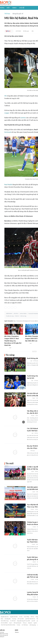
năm (2, 618)
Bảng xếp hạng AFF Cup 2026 (23, 620)
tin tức (20, 616)
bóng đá (30, 622)
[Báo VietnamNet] (7, 31)
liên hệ (17, 316)
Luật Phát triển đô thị (30, 618)
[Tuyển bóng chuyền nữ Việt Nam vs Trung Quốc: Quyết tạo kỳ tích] (15, 382)
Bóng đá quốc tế (18, 14)
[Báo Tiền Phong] (27, 343)
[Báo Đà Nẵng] (29, 526)
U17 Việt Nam (25, 625)
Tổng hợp (17, 632)
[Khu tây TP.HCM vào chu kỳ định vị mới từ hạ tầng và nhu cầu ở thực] (15, 452)
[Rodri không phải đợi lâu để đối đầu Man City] (15, 364)
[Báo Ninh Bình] (29, 491)
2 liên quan (32, 450)
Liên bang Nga (33, 625)
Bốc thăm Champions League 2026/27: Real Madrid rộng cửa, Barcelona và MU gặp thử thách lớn (12, 341)
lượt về (33, 620)
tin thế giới (12, 620)
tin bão (18, 625)
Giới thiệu (2, 632)
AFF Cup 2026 (21, 618)
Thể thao (7, 14)
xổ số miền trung (4, 620)
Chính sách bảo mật (4, 635)
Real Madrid (8, 185)
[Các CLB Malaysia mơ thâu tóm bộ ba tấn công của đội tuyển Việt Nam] (15, 434)
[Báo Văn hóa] (28, 471)
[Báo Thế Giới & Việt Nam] (28, 579)
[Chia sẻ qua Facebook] (5, 307)
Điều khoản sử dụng (4, 633)
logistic (35, 622)
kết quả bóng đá (17, 622)
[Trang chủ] (5, 3)
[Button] (12, 31)
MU (5, 96)
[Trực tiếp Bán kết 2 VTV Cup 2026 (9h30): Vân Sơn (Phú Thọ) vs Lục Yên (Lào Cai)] (15, 511)
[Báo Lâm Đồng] (6, 347)
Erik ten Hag (23, 316)
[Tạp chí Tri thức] (28, 360)
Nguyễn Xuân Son (4, 616)
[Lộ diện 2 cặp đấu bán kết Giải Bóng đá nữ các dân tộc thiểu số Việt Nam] (15, 473)
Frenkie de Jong (10, 316)
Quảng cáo (2, 636)
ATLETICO (16, 313)
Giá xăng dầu (8, 618)
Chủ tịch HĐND (4, 622)
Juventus (23, 118)
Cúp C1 (10, 622)
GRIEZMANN (9, 313)
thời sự (32, 616)
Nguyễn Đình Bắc (14, 616)
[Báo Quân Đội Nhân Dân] (29, 398)
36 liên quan (26, 31)
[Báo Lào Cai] (28, 509)
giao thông (26, 616)
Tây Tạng (14, 618)
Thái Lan (25, 622)
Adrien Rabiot (23, 313)
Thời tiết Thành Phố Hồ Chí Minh (8, 625)
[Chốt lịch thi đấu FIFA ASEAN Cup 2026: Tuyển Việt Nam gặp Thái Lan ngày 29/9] (15, 581)
